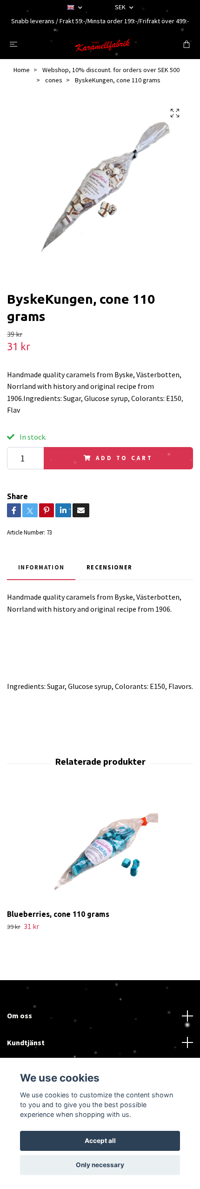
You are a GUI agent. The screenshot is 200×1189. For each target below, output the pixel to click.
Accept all (100, 1140)
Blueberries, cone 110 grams (58, 914)
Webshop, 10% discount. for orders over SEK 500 (111, 70)
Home (21, 70)
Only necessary (100, 1165)
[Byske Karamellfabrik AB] (102, 43)
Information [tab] (41, 567)
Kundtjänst (26, 1042)
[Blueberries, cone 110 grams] (100, 847)
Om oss (19, 1015)
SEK (121, 7)
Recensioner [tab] (109, 567)
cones (53, 80)
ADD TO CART (124, 457)
